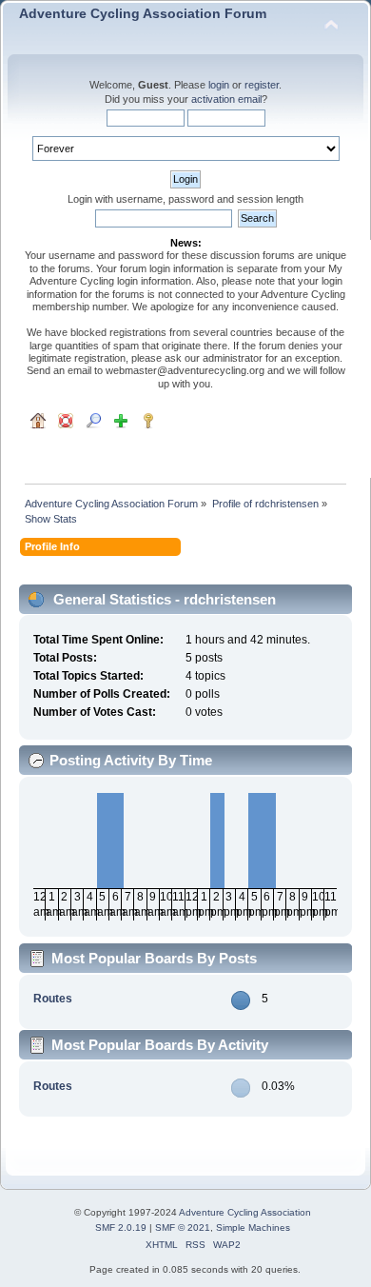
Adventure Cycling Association (245, 1212)
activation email (226, 99)
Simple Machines (253, 1227)
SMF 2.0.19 (120, 1227)
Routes (52, 998)
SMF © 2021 (182, 1227)
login (218, 84)
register (261, 84)
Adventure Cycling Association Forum (142, 14)
